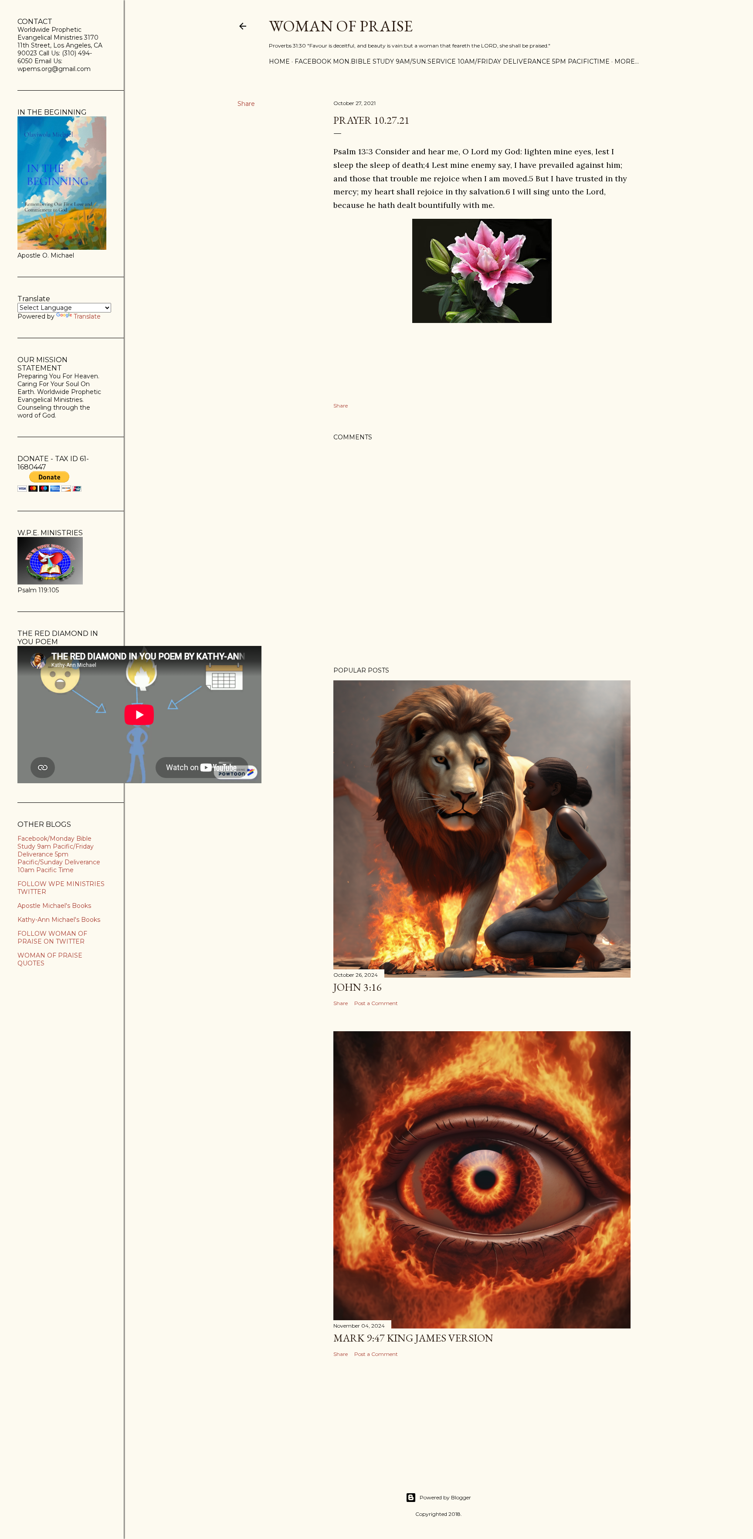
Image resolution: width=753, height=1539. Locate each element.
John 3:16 (357, 987)
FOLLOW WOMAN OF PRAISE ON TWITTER (52, 937)
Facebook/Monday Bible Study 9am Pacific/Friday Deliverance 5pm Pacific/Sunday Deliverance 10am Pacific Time (58, 854)
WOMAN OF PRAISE (341, 26)
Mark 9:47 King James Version (413, 1338)
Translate (87, 316)
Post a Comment (376, 1003)
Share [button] (246, 104)
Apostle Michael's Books (54, 906)
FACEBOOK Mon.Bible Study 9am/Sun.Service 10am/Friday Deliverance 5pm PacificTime (452, 61)
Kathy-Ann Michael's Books (58, 920)
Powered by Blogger (445, 1497)
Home (279, 61)
